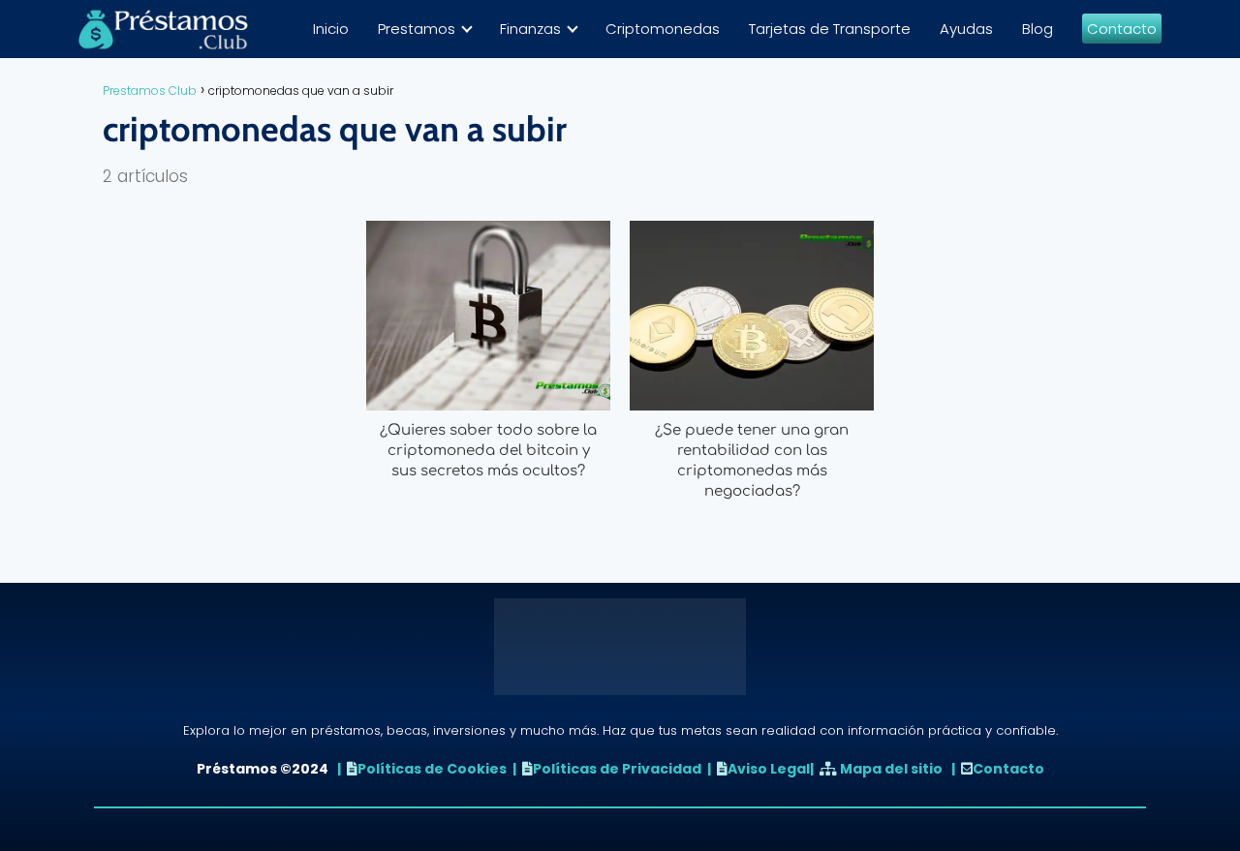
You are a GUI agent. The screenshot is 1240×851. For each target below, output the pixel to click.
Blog (1037, 28)
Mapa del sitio (891, 768)
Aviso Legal (769, 768)
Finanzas (530, 28)
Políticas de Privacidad (617, 768)
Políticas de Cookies (432, 768)
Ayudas (966, 28)
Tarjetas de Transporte (830, 28)
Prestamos (416, 28)
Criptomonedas (662, 28)
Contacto (1122, 28)
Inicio (331, 28)
